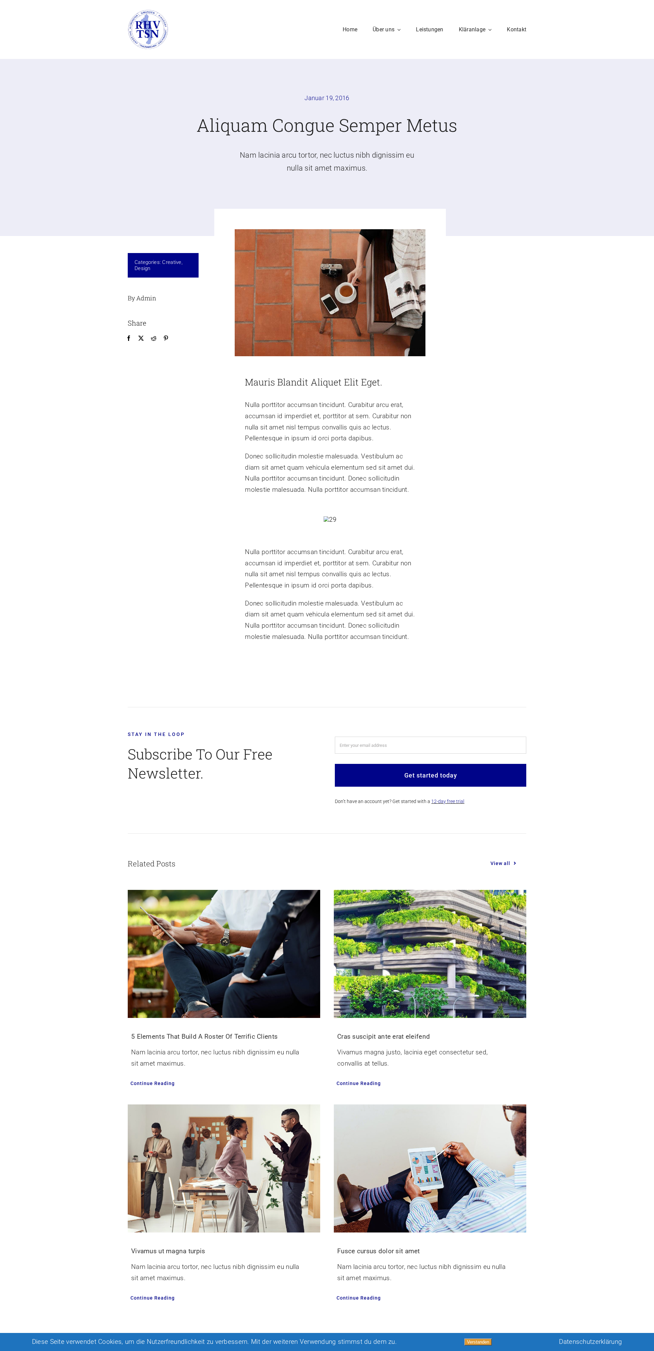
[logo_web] (148, 12)
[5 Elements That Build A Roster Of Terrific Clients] (224, 954)
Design (143, 268)
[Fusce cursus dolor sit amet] (430, 1168)
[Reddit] (153, 338)
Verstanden (478, 1342)
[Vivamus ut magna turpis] (224, 1168)
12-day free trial (447, 801)
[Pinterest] (166, 338)
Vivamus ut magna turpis (168, 1251)
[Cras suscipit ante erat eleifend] (430, 954)
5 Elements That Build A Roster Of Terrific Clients (204, 1036)
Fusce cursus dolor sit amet (378, 1251)
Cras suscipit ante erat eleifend (383, 1036)
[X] (141, 338)
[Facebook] (129, 338)
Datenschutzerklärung (590, 1342)
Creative (171, 262)
